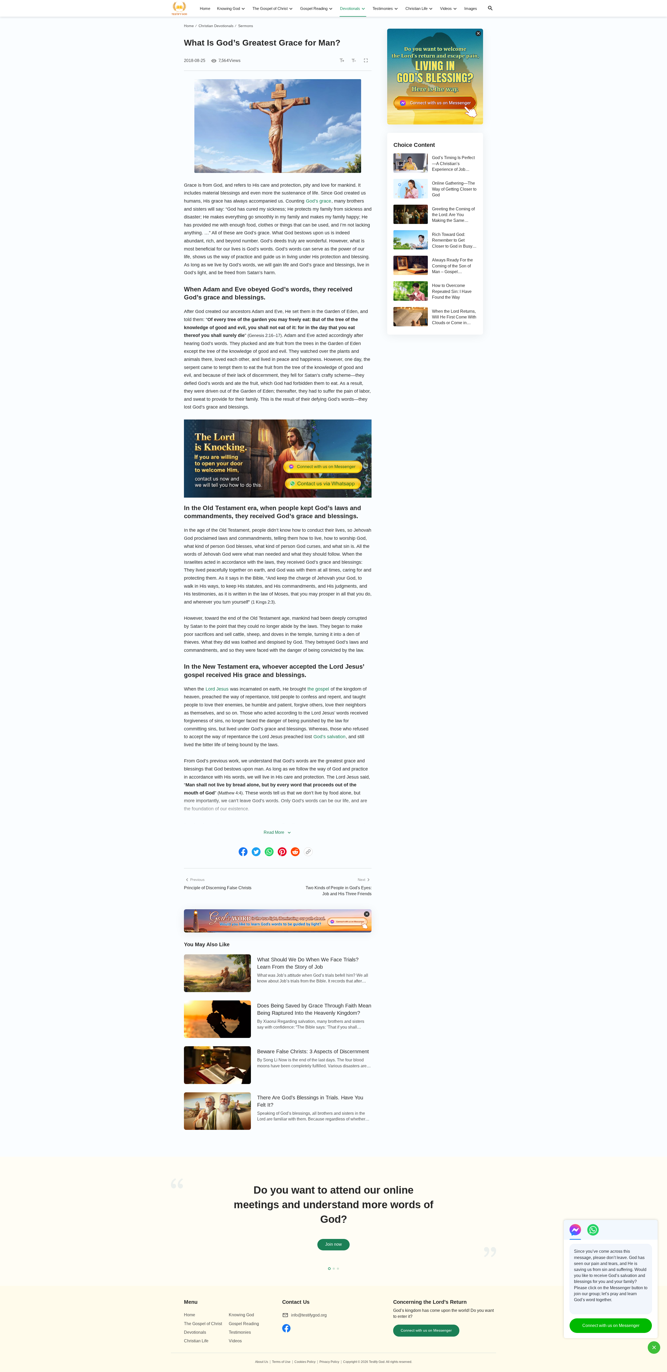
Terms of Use (281, 1362)
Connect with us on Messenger (426, 1330)
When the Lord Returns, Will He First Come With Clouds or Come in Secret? (454, 317)
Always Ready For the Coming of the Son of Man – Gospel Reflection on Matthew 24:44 (452, 266)
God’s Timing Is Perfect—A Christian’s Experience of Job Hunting (453, 163)
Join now (333, 1244)
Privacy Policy (329, 1362)
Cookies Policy (305, 1362)
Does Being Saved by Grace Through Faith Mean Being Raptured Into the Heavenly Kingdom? (314, 1009)
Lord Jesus (217, 689)
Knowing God (228, 8)
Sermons (245, 26)
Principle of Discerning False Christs (217, 888)
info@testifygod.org (309, 1315)
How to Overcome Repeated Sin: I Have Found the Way (452, 291)
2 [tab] (334, 1269)
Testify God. (377, 1362)
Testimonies (383, 8)
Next (495, 1224)
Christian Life (416, 8)
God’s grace (318, 201)
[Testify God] (181, 8)
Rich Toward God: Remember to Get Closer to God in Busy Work (452, 240)
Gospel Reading (314, 8)
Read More (274, 832)
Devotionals (350, 8)
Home (205, 8)
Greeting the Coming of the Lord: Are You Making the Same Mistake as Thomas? (453, 215)
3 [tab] (338, 1269)
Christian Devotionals (216, 26)
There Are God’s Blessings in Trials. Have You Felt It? (310, 1101)
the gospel (318, 689)
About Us (261, 1362)
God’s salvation (329, 736)
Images (470, 8)
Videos (446, 8)
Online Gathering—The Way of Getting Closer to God (454, 189)
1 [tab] (329, 1268)
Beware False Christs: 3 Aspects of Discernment (313, 1051)
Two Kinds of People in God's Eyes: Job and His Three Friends (339, 891)
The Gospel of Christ (270, 8)
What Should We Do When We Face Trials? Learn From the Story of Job (308, 963)
